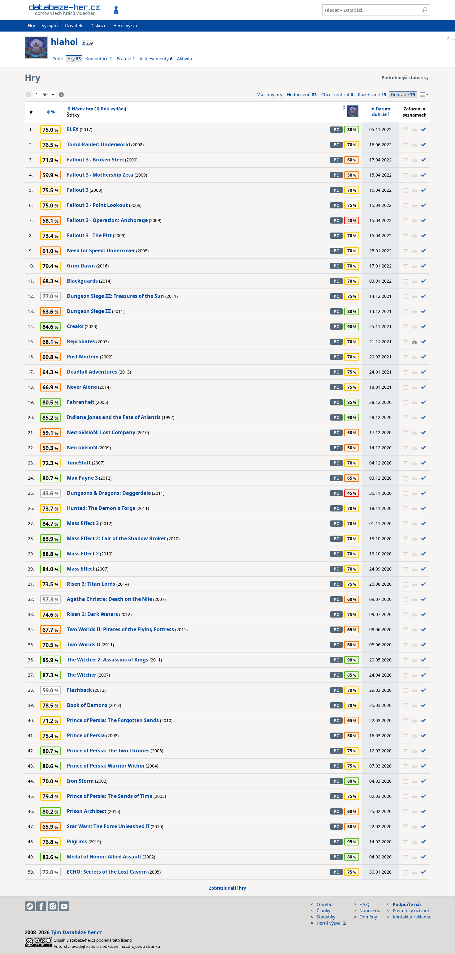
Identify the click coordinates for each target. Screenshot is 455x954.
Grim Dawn (81, 265)
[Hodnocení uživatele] (350, 111)
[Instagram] (53, 906)
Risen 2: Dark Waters (92, 614)
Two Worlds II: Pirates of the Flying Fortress (120, 629)
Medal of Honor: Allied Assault (104, 856)
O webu (325, 904)
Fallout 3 (78, 189)
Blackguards (82, 280)
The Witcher (81, 674)
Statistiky (326, 917)
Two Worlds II (83, 644)
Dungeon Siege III (89, 311)
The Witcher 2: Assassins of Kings (107, 659)
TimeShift (79, 462)
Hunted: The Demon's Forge (101, 508)
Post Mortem (83, 356)
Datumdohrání (381, 111)
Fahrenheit (80, 402)
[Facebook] (41, 906)
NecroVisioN (82, 447)
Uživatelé (74, 25)
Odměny (368, 917)
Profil (57, 59)
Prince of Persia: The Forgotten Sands (113, 720)
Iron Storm (80, 780)
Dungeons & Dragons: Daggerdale (109, 493)
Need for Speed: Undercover (101, 250)
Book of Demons (87, 705)
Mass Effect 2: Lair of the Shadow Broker (116, 538)
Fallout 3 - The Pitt (89, 235)
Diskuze (98, 25)
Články (323, 910)
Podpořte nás (407, 904)
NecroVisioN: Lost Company (101, 432)
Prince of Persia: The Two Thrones (108, 750)
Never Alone (82, 386)
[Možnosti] (424, 94)
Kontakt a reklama (411, 917)
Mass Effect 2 (83, 553)
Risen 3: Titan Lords (91, 583)
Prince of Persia (86, 735)
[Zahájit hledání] (425, 10)
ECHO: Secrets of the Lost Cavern (107, 871)
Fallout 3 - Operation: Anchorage (107, 220)
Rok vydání (113, 109)
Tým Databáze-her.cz (76, 932)
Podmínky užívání (411, 910)
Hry (31, 25)
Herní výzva (125, 25)
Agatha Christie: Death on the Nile (109, 599)
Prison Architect (86, 811)
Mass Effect (81, 568)
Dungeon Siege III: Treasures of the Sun (115, 296)
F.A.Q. (364, 904)
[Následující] (61, 94)
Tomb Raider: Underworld (98, 144)
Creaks (75, 326)
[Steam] (30, 906)
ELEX (73, 129)
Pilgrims (77, 841)
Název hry (82, 109)
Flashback (79, 690)
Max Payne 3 (82, 477)
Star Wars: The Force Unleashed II (108, 826)
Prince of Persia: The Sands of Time (109, 796)
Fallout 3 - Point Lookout (97, 205)
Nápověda (369, 910)
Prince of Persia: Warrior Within (106, 765)
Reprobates (81, 341)
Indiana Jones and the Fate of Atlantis (114, 417)
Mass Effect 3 (83, 523)
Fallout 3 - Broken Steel (95, 159)
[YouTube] (64, 906)
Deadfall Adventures (92, 371)
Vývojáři (50, 25)
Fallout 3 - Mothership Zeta (100, 174)
